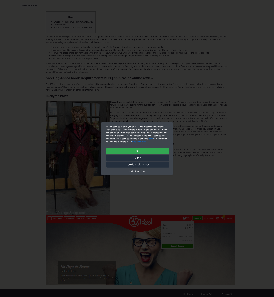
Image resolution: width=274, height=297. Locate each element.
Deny (138, 157)
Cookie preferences (138, 164)
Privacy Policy (140, 171)
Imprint (131, 171)
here (151, 138)
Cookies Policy (139, 141)
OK (138, 150)
